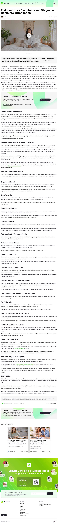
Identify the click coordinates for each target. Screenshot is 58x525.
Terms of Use (22, 510)
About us (22, 507)
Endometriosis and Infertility (14, 166)
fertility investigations (20, 348)
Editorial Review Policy (24, 513)
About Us (36, 3)
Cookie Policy (22, 512)
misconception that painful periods (25, 364)
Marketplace (26, 3)
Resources (20, 3)
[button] (29, 35)
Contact (42, 3)
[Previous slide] (7, 440)
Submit (50, 493)
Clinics (32, 3)
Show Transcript (29, 53)
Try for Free (4, 515)
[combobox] (55, 3)
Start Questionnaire (45, 99)
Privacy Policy (22, 509)
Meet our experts (23, 515)
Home (15, 3)
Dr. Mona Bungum (21, 403)
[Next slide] (51, 440)
